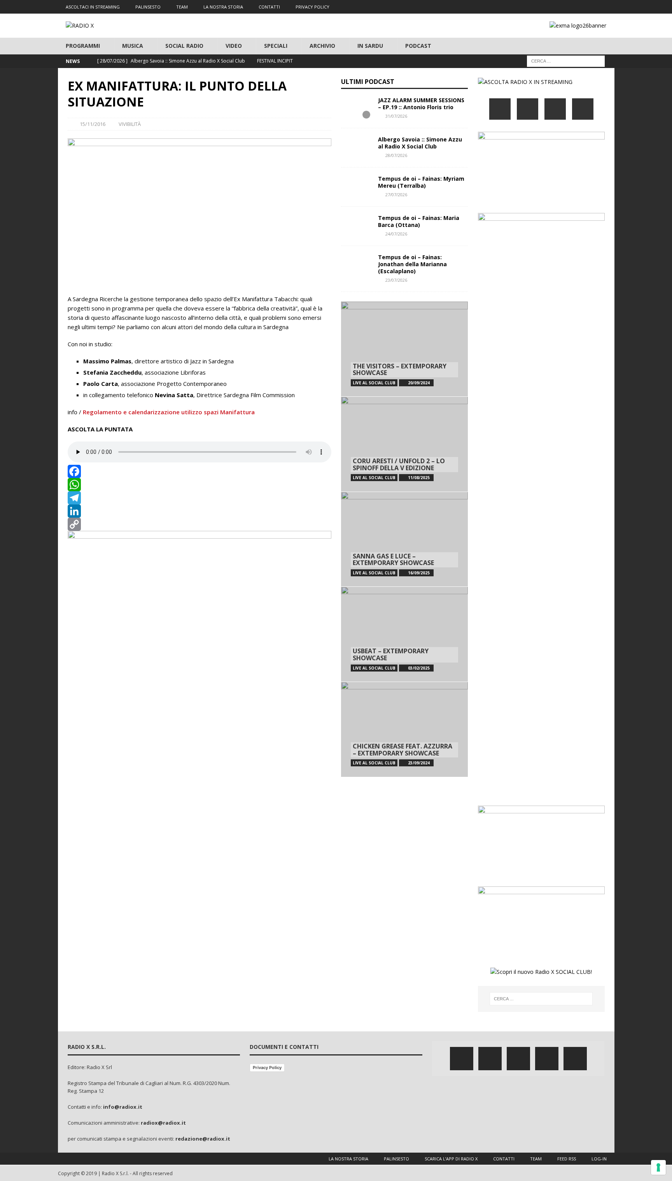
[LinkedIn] (199, 511)
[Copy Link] (199, 524)
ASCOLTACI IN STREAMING (93, 7)
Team (536, 1159)
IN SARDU (370, 45)
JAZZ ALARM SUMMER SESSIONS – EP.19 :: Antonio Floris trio (421, 103)
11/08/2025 (419, 477)
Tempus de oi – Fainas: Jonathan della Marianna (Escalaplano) (412, 264)
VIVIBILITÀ (130, 123)
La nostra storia (348, 1159)
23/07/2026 (396, 280)
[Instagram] (577, 7)
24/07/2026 (396, 234)
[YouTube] (582, 109)
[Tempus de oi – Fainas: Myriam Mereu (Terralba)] (356, 187)
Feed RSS (566, 1159)
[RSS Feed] (607, 7)
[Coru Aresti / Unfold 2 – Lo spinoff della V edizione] (404, 444)
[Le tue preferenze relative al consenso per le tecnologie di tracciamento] (658, 1167)
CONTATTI (269, 7)
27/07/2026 (396, 194)
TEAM (182, 7)
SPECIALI (275, 45)
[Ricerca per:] (566, 60)
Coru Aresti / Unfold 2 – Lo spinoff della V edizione (399, 464)
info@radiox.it (122, 1106)
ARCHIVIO (322, 45)
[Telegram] (199, 497)
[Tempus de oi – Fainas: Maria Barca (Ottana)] (356, 226)
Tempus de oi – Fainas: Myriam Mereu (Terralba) (421, 182)
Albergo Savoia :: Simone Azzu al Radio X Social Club (420, 143)
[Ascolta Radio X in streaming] (525, 81)
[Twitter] (562, 7)
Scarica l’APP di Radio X (451, 1159)
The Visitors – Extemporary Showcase (399, 369)
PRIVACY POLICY (312, 7)
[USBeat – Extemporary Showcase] (404, 634)
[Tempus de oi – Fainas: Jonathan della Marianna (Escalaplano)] (356, 265)
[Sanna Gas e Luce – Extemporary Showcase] (404, 539)
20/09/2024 (419, 383)
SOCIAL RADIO (184, 45)
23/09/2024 (419, 763)
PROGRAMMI (83, 45)
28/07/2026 (396, 155)
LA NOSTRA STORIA (223, 7)
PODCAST (418, 45)
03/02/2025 (419, 668)
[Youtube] (592, 7)
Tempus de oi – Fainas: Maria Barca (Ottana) (418, 221)
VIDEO (234, 45)
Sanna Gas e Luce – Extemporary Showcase (393, 559)
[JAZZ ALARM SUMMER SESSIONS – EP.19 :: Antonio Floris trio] (356, 108)
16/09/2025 (419, 573)
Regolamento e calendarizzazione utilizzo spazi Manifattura (169, 412)
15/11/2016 (92, 123)
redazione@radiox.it (202, 1138)
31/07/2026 (396, 116)
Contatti (503, 1159)
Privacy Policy (267, 1067)
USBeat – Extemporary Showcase (391, 654)
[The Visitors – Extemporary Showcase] (404, 349)
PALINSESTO (148, 7)
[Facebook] (547, 7)
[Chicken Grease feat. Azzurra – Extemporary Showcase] (404, 729)
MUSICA (132, 45)
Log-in (599, 1159)
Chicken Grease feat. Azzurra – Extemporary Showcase (402, 749)
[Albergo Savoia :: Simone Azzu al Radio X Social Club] (356, 147)
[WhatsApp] (199, 484)
